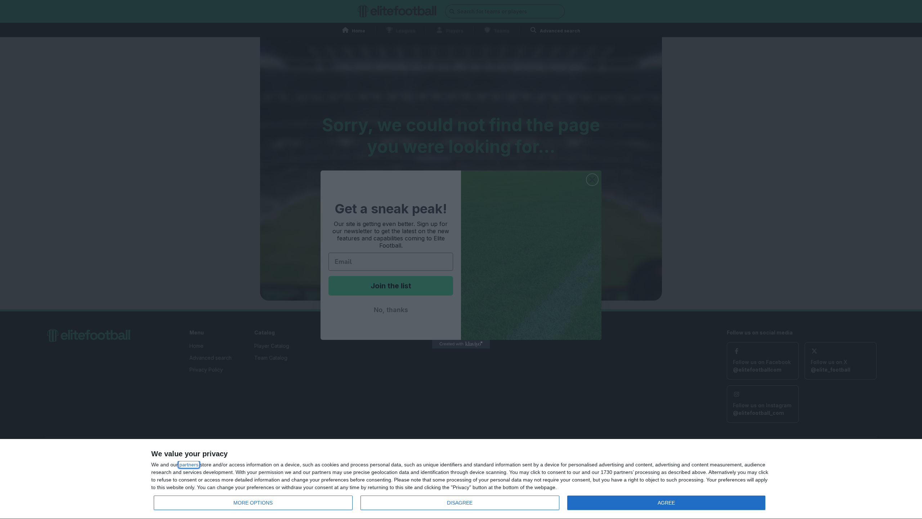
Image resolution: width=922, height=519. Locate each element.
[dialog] (461, 479)
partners (188, 464)
